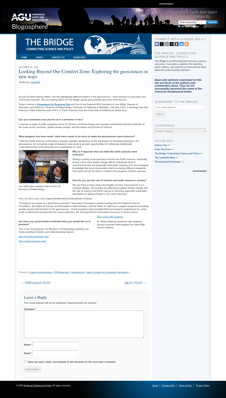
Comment (30, 309)
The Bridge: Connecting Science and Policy (179, 153)
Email (28, 353)
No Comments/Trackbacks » (116, 272)
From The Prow (164, 149)
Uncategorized (78, 272)
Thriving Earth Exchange (169, 161)
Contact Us (58, 57)
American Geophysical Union (37, 385)
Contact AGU (168, 385)
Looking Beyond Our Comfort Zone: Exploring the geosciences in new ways (83, 74)
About (39, 57)
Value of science (94, 272)
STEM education (61, 272)
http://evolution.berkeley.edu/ (34, 236)
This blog (185, 26)
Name (28, 344)
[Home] (29, 20)
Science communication (40, 272)
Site (197, 26)
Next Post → (136, 283)
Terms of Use (185, 385)
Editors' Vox (162, 145)
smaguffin (35, 82)
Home (24, 57)
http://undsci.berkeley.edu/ (32, 241)
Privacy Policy (203, 385)
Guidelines (79, 57)
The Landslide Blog (166, 157)
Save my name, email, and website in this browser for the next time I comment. (72, 361)
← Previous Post (36, 283)
